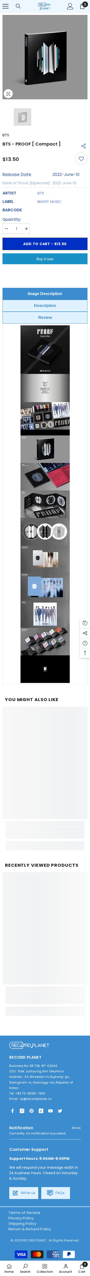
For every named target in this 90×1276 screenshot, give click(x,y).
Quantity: (11, 219)
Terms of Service (24, 1212)
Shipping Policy (22, 1223)
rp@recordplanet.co (36, 1099)
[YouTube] (50, 1111)
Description (45, 305)
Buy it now (45, 259)
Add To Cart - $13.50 (45, 243)
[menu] (5, 6)
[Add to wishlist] (81, 158)
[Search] (18, 6)
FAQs (59, 1192)
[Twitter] (60, 1111)
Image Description (45, 294)
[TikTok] (41, 1111)
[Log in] (70, 6)
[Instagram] (22, 1111)
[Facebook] (12, 1111)
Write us (27, 1192)
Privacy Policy (21, 1218)
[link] (45, 833)
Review (45, 317)
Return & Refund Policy (29, 1229)
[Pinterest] (31, 1111)
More (76, 1128)
